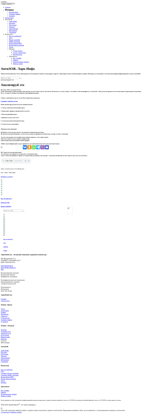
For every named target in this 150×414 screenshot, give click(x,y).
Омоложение (13, 29)
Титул (3, 309)
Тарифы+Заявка (14, 14)
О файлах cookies (16, 412)
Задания (12, 16)
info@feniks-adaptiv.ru (8, 267)
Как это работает (7, 370)
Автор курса (9, 18)
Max (2, 269)
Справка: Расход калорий (9, 373)
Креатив (4, 339)
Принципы (5, 314)
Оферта (15, 60)
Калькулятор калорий (16, 45)
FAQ (10, 38)
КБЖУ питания (14, 42)
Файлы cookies (6, 396)
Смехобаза (12, 32)
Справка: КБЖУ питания (9, 375)
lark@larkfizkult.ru (7, 266)
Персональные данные (21, 62)
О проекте (4, 322)
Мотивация (13, 30)
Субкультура (5, 318)
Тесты (11, 47)
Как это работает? (15, 36)
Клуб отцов (5, 335)
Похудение (13, 25)
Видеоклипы (17, 54)
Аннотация (5, 310)
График (3, 312)
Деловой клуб (6, 331)
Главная (7, 7)
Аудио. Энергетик (19, 53)
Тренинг (12, 27)
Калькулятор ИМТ (15, 43)
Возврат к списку (7, 177)
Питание (12, 23)
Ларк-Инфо (13, 21)
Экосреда (4, 316)
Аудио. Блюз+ (18, 51)
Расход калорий (14, 40)
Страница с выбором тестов (9, 101)
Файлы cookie (18, 64)
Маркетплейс (5, 337)
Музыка (3, 382)
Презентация (13, 12)
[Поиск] (21, 78)
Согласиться (5, 412)
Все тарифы (17, 58)
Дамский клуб (6, 333)
